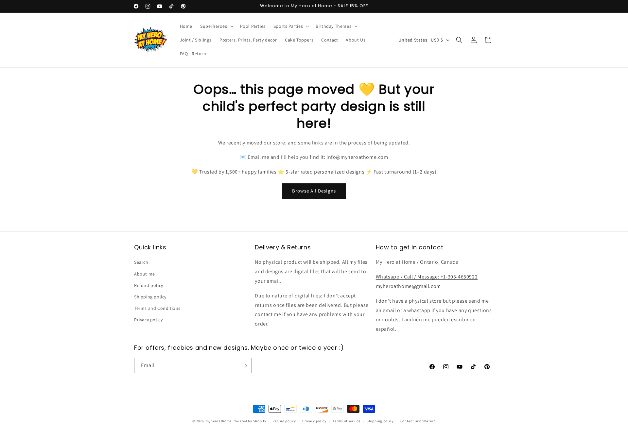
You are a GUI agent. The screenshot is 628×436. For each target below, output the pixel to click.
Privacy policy (148, 320)
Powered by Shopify (249, 421)
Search (141, 262)
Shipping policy (150, 297)
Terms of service (346, 420)
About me (144, 274)
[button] (216, 26)
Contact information (418, 420)
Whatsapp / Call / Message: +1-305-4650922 (427, 276)
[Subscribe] (244, 366)
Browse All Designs (314, 191)
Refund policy (148, 285)
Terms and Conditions (157, 308)
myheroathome (219, 421)
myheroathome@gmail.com (408, 286)
